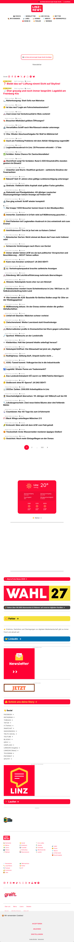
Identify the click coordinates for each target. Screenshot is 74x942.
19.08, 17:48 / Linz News (11, 235)
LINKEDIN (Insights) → (12, 748)
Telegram (29, 883)
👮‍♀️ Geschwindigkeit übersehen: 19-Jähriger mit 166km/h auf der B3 (35, 396)
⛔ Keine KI (26, 21)
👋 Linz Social (44, 16)
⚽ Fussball (22, 847)
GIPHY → (7, 742)
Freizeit (23, 409)
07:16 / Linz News (9, 145)
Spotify (30, 76)
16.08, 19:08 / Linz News (11, 416)
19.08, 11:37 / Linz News (11, 259)
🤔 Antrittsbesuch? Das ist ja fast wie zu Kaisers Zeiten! (29, 230)
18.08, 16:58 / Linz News (11, 333)
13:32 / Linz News (9, 125)
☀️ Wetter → (37, 518)
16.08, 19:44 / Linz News (11, 409)
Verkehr (19, 112)
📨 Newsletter (30, 16)
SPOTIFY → (8, 759)
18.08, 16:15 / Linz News (11, 347)
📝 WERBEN (48, 21)
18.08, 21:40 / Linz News (11, 313)
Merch (7, 911)
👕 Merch (46, 18)
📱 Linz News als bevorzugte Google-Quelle (49, 1)
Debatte (28, 906)
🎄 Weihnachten (24, 863)
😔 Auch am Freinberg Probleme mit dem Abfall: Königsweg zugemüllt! (36, 141)
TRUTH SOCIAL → (10, 734)
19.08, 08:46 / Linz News (11, 273)
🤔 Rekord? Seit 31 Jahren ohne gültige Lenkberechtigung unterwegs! (36, 179)
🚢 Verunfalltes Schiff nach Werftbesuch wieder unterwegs (31, 127)
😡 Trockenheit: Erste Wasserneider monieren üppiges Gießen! (32, 432)
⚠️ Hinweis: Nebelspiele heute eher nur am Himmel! (27, 282)
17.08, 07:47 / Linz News (11, 393)
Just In (6, 206)
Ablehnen (37, 929)
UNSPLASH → (9, 745)
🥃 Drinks (36, 18)
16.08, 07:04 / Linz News (11, 436)
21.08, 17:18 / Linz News (11, 183)
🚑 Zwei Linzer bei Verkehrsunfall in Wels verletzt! (26, 114)
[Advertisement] (37, 38)
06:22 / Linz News (9, 158)
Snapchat (27, 76)
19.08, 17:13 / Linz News (11, 244)
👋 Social (22, 843)
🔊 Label (26, 18)
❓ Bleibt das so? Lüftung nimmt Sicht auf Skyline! (31, 83)
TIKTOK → (7, 723)
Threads (15, 76)
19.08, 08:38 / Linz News (11, 279)
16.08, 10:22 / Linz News (11, 429)
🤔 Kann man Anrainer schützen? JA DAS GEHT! (25, 262)
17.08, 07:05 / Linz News (11, 400)
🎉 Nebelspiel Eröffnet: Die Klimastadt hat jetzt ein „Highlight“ (32, 349)
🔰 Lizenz (6, 847)
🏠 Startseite (7, 843)
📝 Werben (6, 852)
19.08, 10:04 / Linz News (11, 266)
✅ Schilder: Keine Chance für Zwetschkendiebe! (26, 154)
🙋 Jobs (5, 872)
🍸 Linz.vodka (40, 843)
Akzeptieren (37, 924)
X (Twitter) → (8, 726)
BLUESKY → (8, 739)
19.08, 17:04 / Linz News (11, 250)
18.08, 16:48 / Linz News (11, 340)
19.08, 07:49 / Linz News (11, 286)
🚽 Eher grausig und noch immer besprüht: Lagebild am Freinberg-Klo (34, 92)
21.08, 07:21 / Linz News (11, 199)
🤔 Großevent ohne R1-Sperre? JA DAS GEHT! (24, 382)
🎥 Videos (17, 16)
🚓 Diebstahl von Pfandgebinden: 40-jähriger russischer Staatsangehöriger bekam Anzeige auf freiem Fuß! (29, 193)
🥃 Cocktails (39, 847)
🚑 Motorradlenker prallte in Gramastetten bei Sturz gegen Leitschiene (36, 329)
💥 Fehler (37, 21)
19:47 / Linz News (19, 81)
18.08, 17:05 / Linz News (11, 327)
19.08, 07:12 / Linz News (11, 295)
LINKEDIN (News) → (11, 750)
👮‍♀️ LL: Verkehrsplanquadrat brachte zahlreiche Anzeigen (30, 268)
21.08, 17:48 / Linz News (11, 176)
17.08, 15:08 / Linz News (11, 360)
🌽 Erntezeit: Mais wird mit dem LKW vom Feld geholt (28, 425)
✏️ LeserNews (66, 1)
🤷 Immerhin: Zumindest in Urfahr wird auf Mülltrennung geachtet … (35, 215)
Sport (22, 416)
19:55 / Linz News (9, 98)
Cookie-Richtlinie (33, 939)
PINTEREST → (9, 756)
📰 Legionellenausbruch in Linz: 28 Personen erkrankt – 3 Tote (32, 147)
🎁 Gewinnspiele (59, 18)
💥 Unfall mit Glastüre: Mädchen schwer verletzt (26, 316)
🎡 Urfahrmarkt (56, 853)
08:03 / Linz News (10, 132)
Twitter (21, 76)
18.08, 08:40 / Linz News (11, 353)
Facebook (12, 76)
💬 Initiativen (23, 845)
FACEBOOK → (9, 714)
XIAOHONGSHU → (10, 731)
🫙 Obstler (39, 845)
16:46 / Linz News (9, 118)
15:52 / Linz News (19, 88)
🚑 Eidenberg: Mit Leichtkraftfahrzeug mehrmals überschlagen (32, 275)
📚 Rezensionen (24, 852)
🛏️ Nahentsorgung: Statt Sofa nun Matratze (23, 100)
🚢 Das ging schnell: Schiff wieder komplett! (24, 201)
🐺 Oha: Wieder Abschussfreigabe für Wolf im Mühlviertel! (30, 134)
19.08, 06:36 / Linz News (11, 304)
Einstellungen (37, 934)
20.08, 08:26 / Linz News (11, 228)
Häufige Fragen (16, 911)
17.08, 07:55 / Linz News (11, 387)
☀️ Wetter (57, 16)
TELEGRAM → (9, 753)
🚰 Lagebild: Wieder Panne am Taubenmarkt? (24, 369)
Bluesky (34, 76)
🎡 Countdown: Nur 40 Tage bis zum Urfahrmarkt (26, 412)
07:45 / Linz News (10, 138)
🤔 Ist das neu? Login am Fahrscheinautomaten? (26, 107)
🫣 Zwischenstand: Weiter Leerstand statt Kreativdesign (30, 322)
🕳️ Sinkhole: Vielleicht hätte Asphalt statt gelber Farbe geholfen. (33, 185)
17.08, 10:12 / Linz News (11, 373)
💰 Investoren (7, 870)
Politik (22, 286)
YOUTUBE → (8, 737)
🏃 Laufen (39, 852)
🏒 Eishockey (23, 850)
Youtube (18, 76)
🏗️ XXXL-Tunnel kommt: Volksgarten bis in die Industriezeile (31, 362)
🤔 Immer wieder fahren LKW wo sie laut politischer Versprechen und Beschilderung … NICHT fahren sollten (35, 254)
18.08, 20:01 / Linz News (11, 320)
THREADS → (8, 720)
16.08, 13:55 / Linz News (11, 423)
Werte (15, 906)
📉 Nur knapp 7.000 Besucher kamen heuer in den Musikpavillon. (33, 208)
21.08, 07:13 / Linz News (11, 212)
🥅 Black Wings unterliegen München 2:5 (22, 418)
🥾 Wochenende (14, 18)
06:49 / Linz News (10, 152)
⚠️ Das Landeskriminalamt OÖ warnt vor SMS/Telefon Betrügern (33, 376)
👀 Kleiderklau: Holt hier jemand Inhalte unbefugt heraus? (30, 342)
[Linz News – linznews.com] (37, 8)
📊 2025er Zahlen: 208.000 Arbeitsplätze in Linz (26, 389)
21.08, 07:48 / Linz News (11, 190)
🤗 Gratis (54, 848)
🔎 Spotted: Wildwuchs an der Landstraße (23, 336)
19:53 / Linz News (9, 105)
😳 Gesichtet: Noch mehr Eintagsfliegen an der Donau (28, 438)
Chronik (28, 81)
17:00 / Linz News (9, 112)
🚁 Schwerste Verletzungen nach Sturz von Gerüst (27, 246)
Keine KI (26, 911)
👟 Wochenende (40, 850)
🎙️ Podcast (6, 868)
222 (43, 447)
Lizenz (22, 906)
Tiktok (24, 76)
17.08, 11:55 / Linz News (11, 367)
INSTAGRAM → (9, 717)
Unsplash (32, 883)
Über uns (7, 906)
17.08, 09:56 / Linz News (11, 380)
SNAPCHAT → (9, 728)
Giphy (26, 883)
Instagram (9, 76)
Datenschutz (41, 939)
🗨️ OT (21, 868)
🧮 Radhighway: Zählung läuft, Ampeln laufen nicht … (28, 356)
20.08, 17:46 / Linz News (11, 219)
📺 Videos (6, 850)
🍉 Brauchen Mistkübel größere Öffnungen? (23, 121)
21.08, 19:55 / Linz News (11, 167)
